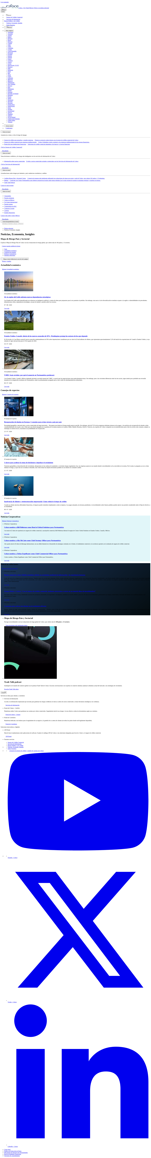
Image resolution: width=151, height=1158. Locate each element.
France (9, 59)
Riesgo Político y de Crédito (15, 745)
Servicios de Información (14, 744)
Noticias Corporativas (10, 254)
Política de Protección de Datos (12, 1151)
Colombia (10, 48)
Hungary (10, 67)
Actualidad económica (10, 250)
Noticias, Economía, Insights (16, 747)
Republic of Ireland (13, 93)
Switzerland (11, 111)
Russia (9, 97)
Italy (9, 73)
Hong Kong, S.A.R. (13, 65)
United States (11, 120)
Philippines (11, 89)
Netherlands (11, 82)
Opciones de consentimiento (12, 1156)
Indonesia (10, 70)
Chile (9, 45)
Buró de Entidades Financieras (12, 1154)
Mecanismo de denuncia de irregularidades (16, 1152)
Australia (10, 34)
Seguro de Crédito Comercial (16, 742)
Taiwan (10, 112)
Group (9, 64)
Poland (10, 90)
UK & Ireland (11, 117)
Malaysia (10, 79)
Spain (9, 108)
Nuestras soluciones (9, 255)
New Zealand (11, 84)
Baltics (9, 37)
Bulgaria (10, 42)
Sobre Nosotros (12, 748)
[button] (7, 15)
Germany (10, 60)
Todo (5, 249)
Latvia (9, 76)
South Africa (11, 104)
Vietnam (10, 122)
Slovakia (10, 101)
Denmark (10, 53)
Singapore (10, 100)
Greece (10, 62)
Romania (10, 95)
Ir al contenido (5, 2)
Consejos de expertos (10, 252)
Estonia (10, 56)
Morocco (10, 81)
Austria (10, 35)
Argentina (10, 32)
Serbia (9, 98)
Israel (9, 71)
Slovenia (10, 103)
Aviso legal (7, 1149)
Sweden (10, 109)
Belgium (10, 38)
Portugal (10, 92)
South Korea (11, 106)
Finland (10, 57)
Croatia (10, 49)
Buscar (21, 223)
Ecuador (10, 54)
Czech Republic (12, 51)
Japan (9, 75)
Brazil (9, 40)
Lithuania (10, 78)
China (9, 46)
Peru (9, 87)
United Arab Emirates (14, 119)
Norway (10, 86)
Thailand (10, 114)
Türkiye (10, 115)
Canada (10, 43)
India (9, 68)
